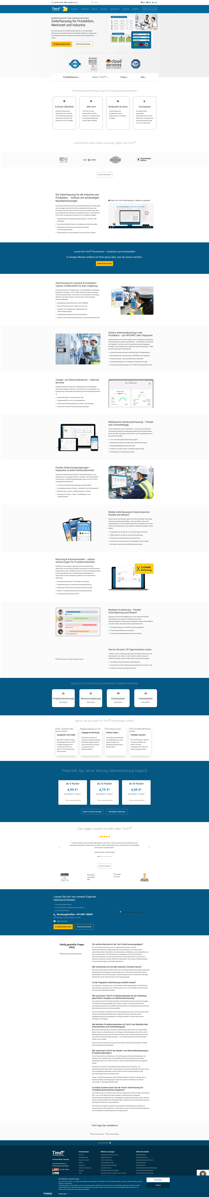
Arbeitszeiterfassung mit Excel (144, 1160)
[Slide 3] (104, 856)
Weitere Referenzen (104, 174)
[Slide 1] (98, 856)
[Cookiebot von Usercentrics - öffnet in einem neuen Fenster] (48, 1194)
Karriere (81, 1162)
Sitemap (81, 1170)
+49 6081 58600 (58, 2)
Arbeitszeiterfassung (142, 1157)
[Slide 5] (110, 856)
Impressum (82, 1165)
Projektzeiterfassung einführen (144, 1170)
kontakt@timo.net (71, 2)
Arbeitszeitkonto (140, 1165)
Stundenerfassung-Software (109, 1165)
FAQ (144, 2)
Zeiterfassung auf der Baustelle (110, 1170)
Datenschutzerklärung (85, 1168)
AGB (80, 1173)
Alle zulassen (158, 1179)
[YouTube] (53, 1173)
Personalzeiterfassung (107, 1162)
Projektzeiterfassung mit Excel (144, 1173)
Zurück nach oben (103, 1143)
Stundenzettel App (106, 1168)
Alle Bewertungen (104, 866)
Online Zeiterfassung (106, 1160)
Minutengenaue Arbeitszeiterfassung (146, 1168)
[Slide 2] (101, 856)
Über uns (81, 1155)
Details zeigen (63, 1193)
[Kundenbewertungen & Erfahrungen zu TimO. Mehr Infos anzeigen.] (64, 877)
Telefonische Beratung (83, 44)
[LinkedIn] (55, 1173)
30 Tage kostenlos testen (61, 44)
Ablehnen (158, 1185)
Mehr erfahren (63, 702)
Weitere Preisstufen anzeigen (92, 811)
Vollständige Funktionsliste (116, 811)
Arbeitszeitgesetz (141, 1162)
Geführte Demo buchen (150, 9)
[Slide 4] (107, 856)
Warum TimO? (99, 77)
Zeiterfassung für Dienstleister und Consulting (113, 1173)
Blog (149, 2)
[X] (58, 1173)
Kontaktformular (83, 1157)
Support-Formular (84, 1160)
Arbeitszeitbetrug (141, 1155)
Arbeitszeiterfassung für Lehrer (109, 1155)
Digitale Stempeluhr (106, 1157)
